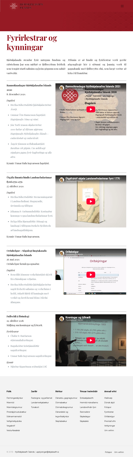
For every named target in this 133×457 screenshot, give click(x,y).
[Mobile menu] (122, 6)
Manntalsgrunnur (14, 407)
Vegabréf (11, 426)
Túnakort (35, 407)
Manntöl (10, 402)
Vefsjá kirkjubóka (14, 421)
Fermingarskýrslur (15, 398)
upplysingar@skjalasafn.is (47, 452)
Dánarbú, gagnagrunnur (66, 398)
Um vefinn (109, 430)
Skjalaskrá (84, 421)
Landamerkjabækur (40, 402)
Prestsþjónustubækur (16, 412)
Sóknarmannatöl (14, 416)
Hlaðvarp (108, 398)
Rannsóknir (85, 412)
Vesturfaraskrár (13, 430)
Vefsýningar (109, 426)
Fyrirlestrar (109, 412)
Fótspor (107, 407)
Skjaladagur (85, 416)
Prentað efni (110, 421)
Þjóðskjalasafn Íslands (25, 452)
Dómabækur (61, 402)
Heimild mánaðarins (89, 402)
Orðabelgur (109, 416)
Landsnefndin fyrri (88, 407)
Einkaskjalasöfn (87, 398)
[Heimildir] (26, 6)
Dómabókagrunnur (64, 407)
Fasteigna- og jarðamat (41, 398)
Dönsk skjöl (109, 402)
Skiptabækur (61, 421)
